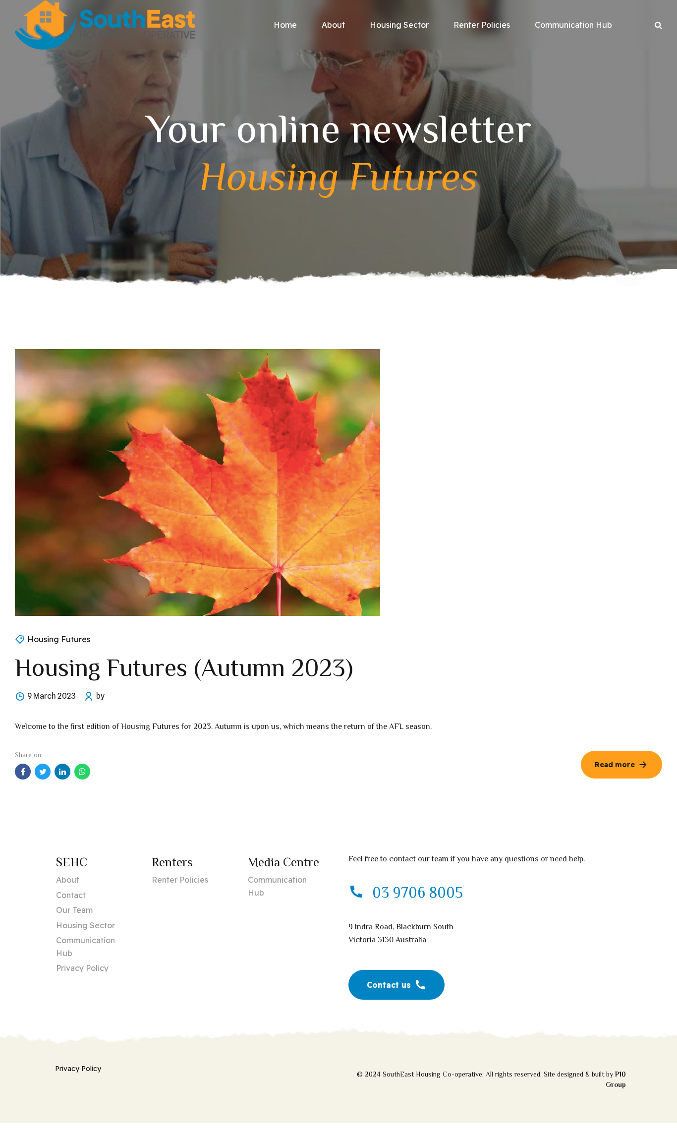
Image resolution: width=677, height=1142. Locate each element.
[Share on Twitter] (43, 772)
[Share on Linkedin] (62, 772)
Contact (71, 895)
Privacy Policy (82, 968)
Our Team (74, 910)
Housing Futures (58, 639)
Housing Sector (399, 25)
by (100, 696)
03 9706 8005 (417, 892)
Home (285, 25)
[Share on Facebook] (23, 772)
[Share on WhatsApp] (82, 772)
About (333, 25)
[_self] (356, 892)
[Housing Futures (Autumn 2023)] (338, 482)
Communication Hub (573, 25)
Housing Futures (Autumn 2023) (184, 667)
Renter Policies (481, 25)
